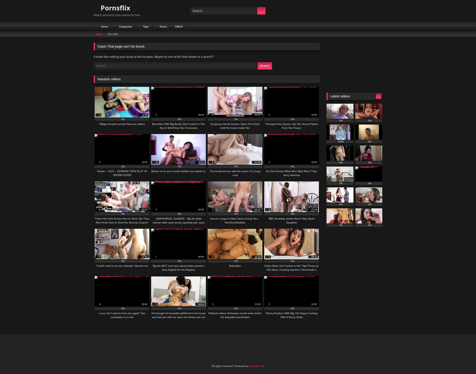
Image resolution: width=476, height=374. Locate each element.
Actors (163, 26)
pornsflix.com (257, 366)
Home (104, 26)
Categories (125, 26)
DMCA (179, 26)
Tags (146, 26)
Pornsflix (114, 7)
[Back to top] (465, 363)
